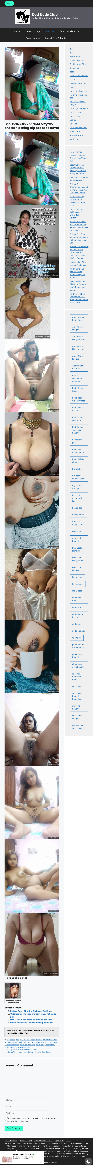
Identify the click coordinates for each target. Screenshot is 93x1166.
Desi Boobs (77, 531)
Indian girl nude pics (27, 1045)
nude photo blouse (77, 615)
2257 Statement (11, 1141)
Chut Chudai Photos (69, 31)
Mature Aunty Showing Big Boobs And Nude (31, 1011)
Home (17, 31)
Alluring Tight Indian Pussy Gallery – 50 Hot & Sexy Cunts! (29, 1052)
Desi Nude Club (45, 14)
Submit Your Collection (56, 38)
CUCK (72, 79)
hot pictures (77, 584)
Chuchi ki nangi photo (77, 523)
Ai (70, 49)
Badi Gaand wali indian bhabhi (77, 430)
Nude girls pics (25, 1047)
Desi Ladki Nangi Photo (77, 549)
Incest (72, 87)
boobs (72, 72)
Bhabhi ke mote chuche (78, 451)
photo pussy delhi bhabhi (78, 665)
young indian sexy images (78, 726)
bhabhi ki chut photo (78, 460)
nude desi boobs (76, 599)
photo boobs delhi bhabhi (78, 646)
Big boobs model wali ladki (77, 498)
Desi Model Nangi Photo (77, 559)
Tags (37, 31)
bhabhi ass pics (77, 441)
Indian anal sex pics (26, 1042)
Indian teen (49, 31)
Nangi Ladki (75, 131)
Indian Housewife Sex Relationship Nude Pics (32, 1022)
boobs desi (77, 508)
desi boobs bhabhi (77, 539)
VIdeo (68, 1141)
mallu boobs (77, 591)
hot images (77, 577)
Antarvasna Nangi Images (78, 338)
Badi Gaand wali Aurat (77, 418)
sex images (77, 686)
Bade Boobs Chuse (77, 389)
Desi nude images (76, 568)
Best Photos (24, 1040)
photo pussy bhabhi (77, 655)
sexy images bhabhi (78, 707)
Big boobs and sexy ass (78, 477)
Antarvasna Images (77, 328)
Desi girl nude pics (11, 1042)
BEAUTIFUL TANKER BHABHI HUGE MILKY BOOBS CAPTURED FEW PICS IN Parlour (79, 252)
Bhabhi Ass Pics (36, 1040)
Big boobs (11, 1040)
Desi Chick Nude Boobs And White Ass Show (31, 1020)
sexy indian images (77, 717)
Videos (27, 31)
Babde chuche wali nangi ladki (77, 378)
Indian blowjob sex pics (44, 1042)
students (74, 139)
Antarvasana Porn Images (78, 318)
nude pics (76, 624)
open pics (76, 638)
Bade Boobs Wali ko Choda (78, 399)
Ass (17, 1040)
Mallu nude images (12, 1047)
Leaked (73, 120)
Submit (9, 3)
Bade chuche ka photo (78, 409)
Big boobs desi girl (76, 487)
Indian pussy (40, 1045)
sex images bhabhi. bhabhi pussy (78, 696)
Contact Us (59, 1141)
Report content (33, 38)
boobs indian (78, 515)
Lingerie (73, 124)
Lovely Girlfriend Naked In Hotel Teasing (22, 1049)
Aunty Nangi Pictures (77, 367)
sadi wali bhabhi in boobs (76, 677)
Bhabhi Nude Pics (50, 1040)
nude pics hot (78, 631)
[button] (88, 1161)
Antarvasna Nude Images (78, 347)
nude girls (76, 607)
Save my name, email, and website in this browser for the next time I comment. (31, 1119)
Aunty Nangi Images (77, 357)
